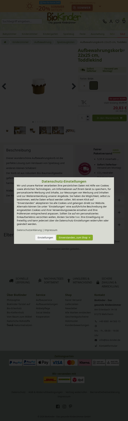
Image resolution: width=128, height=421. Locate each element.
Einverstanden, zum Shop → (74, 237)
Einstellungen (45, 237)
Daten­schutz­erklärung (29, 230)
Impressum (50, 230)
